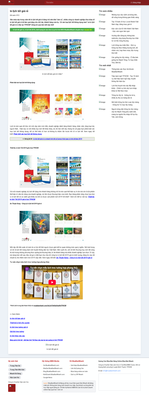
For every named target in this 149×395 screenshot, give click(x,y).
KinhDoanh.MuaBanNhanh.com (53, 374)
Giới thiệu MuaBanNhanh (78, 365)
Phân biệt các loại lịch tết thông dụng (28, 134)
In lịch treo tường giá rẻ (19, 327)
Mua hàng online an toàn (78, 371)
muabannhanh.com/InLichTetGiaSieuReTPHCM (50, 305)
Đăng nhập (137, 3)
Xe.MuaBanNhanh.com (50, 365)
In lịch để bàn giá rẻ (17, 318)
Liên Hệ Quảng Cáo (76, 368)
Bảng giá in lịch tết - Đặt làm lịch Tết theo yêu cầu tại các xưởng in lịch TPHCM (36, 340)
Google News (47, 377)
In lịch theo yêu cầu (17, 336)
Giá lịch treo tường (17, 332)
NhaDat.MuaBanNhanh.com (52, 368)
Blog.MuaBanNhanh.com (51, 371)
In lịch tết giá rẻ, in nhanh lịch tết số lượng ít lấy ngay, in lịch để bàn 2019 (57, 139)
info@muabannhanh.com (112, 371)
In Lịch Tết (88, 30)
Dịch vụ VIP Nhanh (76, 374)
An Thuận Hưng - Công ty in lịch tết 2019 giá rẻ (74, 258)
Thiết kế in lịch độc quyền (20, 323)
